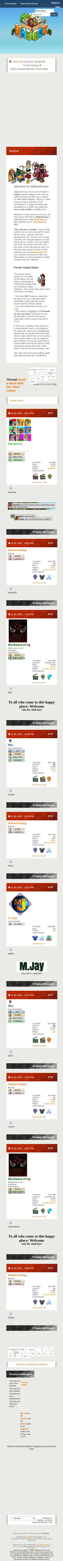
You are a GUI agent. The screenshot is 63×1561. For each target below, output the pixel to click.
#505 (50, 816)
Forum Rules (24, 1383)
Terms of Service (39, 1522)
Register (55, 3)
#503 (50, 614)
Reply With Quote (44, 532)
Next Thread (40, 1364)
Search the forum (29, 3)
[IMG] (23, 1424)
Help (58, 7)
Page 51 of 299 (38, 370)
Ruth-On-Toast (49, 570)
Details (31, 1548)
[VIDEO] (24, 1429)
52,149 (52, 667)
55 (39, 1354)
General (38, 61)
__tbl (53, 771)
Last (32, 381)
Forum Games (31, 65)
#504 (50, 734)
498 (54, 930)
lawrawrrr (51, 468)
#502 (50, 543)
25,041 (52, 769)
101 (31, 379)
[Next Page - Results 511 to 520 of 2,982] (46, 378)
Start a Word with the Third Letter (16, 385)
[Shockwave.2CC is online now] (18, 631)
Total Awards (37, 482)
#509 (50, 1148)
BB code (24, 1413)
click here (38, 222)
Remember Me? (37, 14)
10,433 (52, 568)
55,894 (52, 466)
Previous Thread (25, 1364)
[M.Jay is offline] (20, 904)
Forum (27, 61)
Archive (48, 1520)
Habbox (40, 1520)
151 (38, 379)
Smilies (24, 1418)
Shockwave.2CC (49, 669)
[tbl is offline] (10, 741)
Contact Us (47, 1518)
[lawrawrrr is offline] (20, 430)
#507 (50, 995)
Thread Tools (15, 400)
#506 (50, 887)
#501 (50, 413)
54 (42, 376)
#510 (50, 1268)
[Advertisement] (31, 108)
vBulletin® (31, 1537)
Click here (39, 219)
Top (50, 1522)
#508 (50, 1077)
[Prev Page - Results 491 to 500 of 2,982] (31, 372)
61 (54, 376)
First (53, 370)
